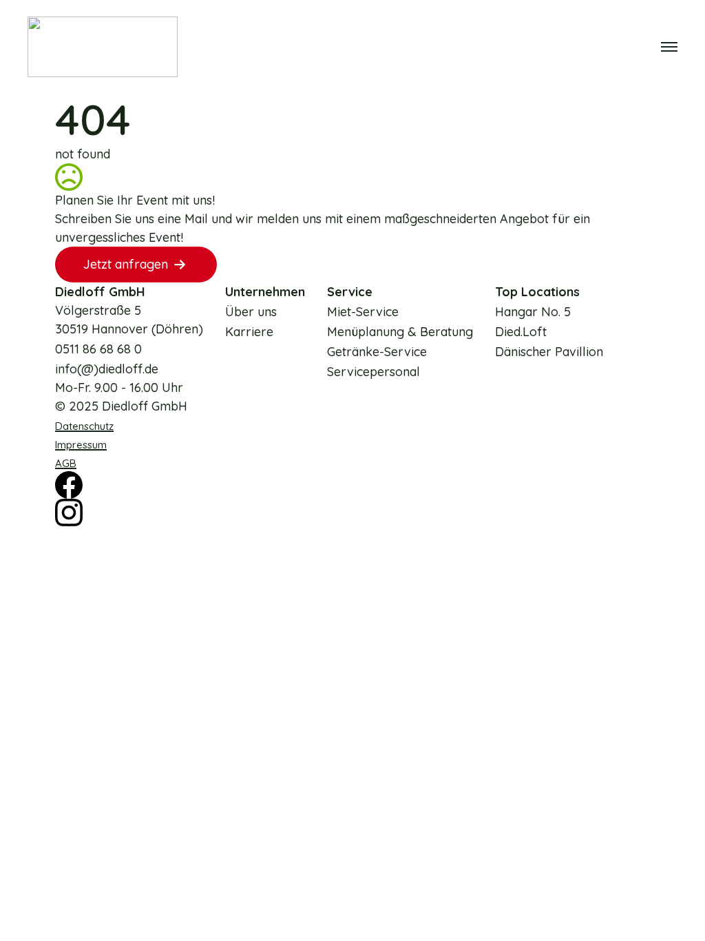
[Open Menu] (669, 47)
